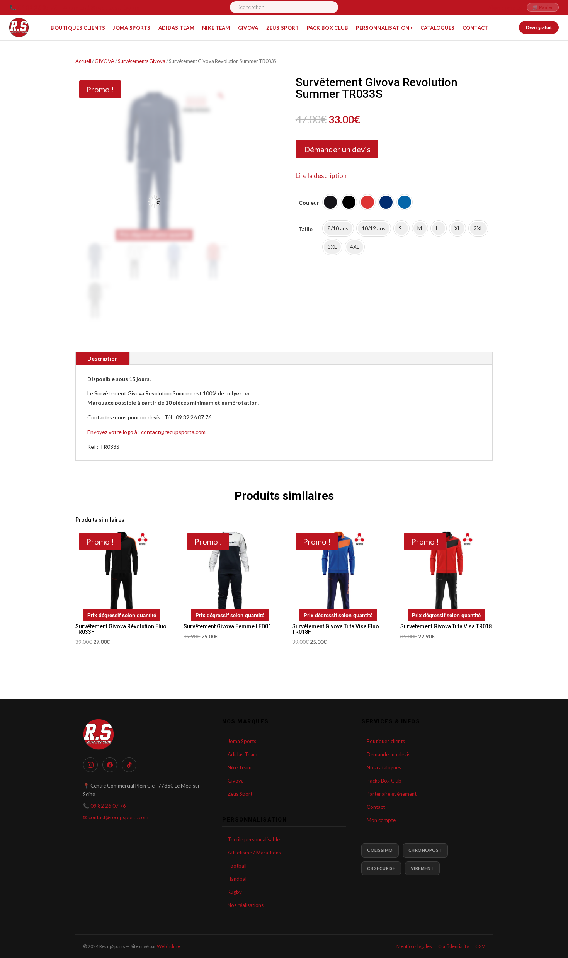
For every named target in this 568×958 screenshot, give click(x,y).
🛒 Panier (542, 7)
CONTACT (475, 28)
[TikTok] (129, 764)
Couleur (309, 202)
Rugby (235, 892)
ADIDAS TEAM (176, 28)
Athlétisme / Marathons (254, 852)
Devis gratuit (539, 27)
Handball (238, 879)
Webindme (168, 946)
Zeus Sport (240, 794)
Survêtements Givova (141, 61)
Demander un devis (388, 754)
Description (102, 358)
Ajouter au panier (334, 290)
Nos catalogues (384, 767)
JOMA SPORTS (131, 28)
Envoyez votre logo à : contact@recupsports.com (146, 432)
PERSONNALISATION (384, 28)
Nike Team (240, 767)
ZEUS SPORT (282, 28)
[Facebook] (109, 764)
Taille (306, 229)
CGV (480, 946)
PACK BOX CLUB (328, 28)
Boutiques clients (386, 741)
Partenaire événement (392, 794)
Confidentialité (453, 946)
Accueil (83, 61)
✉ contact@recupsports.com (102, 7)
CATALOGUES (437, 28)
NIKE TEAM (216, 28)
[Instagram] (90, 764)
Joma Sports (242, 741)
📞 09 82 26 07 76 (33, 7)
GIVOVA (248, 28)
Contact (376, 807)
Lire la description (321, 176)
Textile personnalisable (254, 839)
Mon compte (505, 7)
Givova (236, 781)
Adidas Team (242, 754)
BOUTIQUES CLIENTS (78, 28)
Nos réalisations (246, 905)
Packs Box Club (384, 781)
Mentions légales (414, 946)
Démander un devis (337, 149)
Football (237, 866)
